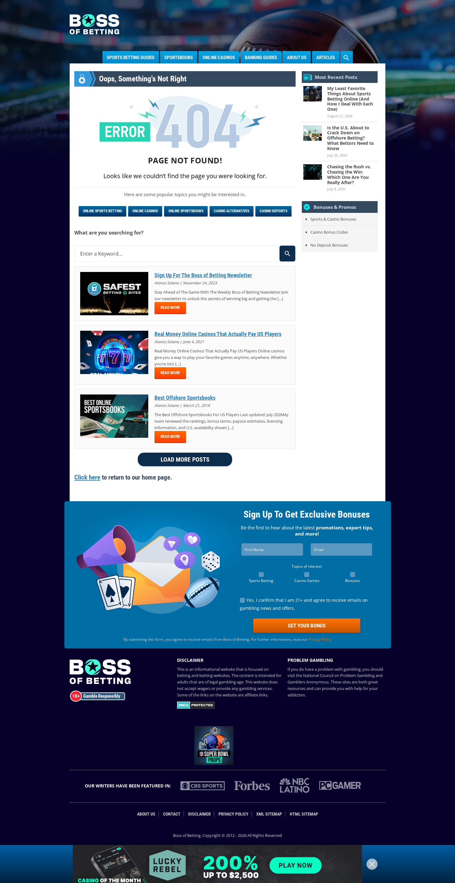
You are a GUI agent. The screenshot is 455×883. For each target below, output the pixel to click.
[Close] (372, 864)
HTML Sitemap (304, 814)
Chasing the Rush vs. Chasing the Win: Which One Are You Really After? (349, 174)
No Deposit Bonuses (329, 245)
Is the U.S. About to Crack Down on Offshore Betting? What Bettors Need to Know (350, 138)
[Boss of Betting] (94, 32)
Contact (171, 814)
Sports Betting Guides (130, 57)
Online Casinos (219, 57)
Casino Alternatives (231, 211)
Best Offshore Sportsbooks (184, 397)
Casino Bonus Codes (329, 232)
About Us (296, 57)
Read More (170, 307)
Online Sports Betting (102, 211)
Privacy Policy (320, 639)
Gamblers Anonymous (308, 682)
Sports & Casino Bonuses (333, 219)
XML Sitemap (269, 814)
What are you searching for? (109, 232)
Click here (87, 477)
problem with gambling (339, 669)
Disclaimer (199, 814)
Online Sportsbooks (185, 211)
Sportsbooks (178, 57)
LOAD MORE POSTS (185, 459)
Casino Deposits (273, 211)
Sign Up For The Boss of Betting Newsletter (203, 275)
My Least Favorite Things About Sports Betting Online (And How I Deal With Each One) (350, 98)
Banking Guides (261, 57)
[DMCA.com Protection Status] (195, 707)
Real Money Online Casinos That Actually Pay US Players (217, 334)
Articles (325, 57)
